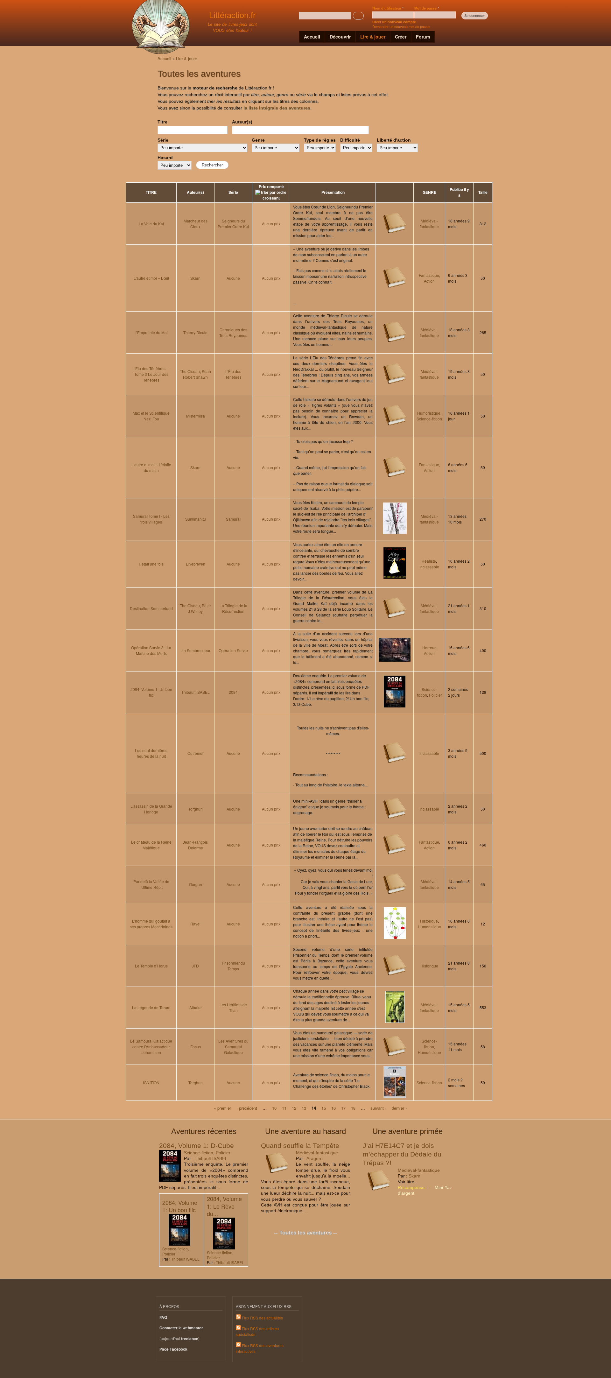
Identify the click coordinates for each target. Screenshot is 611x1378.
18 (353, 1108)
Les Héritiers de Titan (233, 1007)
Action (429, 281)
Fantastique (429, 275)
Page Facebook (173, 1349)
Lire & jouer (372, 36)
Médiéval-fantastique (429, 223)
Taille (483, 192)
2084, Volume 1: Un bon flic (151, 692)
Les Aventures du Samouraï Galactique (233, 1046)
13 (304, 1108)
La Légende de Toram (151, 1007)
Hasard (165, 157)
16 (333, 1108)
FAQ (163, 1317)
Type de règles (320, 140)
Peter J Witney (199, 608)
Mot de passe (426, 8)
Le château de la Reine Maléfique (151, 844)
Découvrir (340, 36)
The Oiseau (190, 371)
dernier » (400, 1108)
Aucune (233, 278)
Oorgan (195, 884)
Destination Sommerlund (151, 608)
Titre (162, 121)
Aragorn (314, 1158)
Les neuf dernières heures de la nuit (151, 753)
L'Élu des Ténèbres (233, 374)
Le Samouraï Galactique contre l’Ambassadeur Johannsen (151, 1046)
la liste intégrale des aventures (276, 107)
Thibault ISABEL (195, 692)
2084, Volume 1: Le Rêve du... (224, 1206)
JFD (195, 965)
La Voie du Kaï (151, 223)
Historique (429, 921)
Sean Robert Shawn (197, 374)
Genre (258, 140)
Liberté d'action (394, 140)
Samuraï (233, 519)
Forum (423, 36)
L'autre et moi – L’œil (151, 278)
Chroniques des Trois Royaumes (233, 332)
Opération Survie (233, 650)
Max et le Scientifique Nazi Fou (151, 415)
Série (163, 140)
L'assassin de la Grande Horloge (151, 808)
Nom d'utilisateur (388, 8)
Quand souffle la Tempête (300, 1145)
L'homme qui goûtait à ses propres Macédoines (151, 923)
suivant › (378, 1108)
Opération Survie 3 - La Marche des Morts (151, 650)
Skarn (195, 278)
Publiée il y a (459, 192)
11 (284, 1108)
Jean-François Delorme (195, 844)
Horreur (428, 647)
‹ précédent (246, 1108)
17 (343, 1108)
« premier (222, 1108)
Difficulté (350, 140)
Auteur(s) (242, 121)
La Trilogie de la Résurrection (233, 608)
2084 (233, 692)
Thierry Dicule (195, 332)
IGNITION (151, 1082)
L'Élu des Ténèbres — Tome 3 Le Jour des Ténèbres (151, 374)
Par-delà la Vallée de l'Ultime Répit (151, 884)
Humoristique (428, 413)
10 (274, 1108)
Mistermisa (195, 415)
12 (294, 1108)
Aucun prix (271, 223)
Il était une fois (151, 563)
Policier (435, 695)
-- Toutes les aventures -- (305, 1233)
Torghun (195, 809)
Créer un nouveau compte (394, 21)
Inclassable (429, 566)
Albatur (195, 1007)
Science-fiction (429, 418)
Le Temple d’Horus (151, 965)
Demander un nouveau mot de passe (401, 26)
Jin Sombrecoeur (195, 650)
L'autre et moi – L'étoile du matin (151, 467)
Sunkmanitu (195, 519)
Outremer (195, 753)
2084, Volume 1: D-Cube (196, 1145)
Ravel (195, 923)
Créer (400, 36)
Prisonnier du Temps (233, 965)
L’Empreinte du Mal (151, 332)
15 (323, 1108)
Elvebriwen (195, 563)
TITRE (151, 192)
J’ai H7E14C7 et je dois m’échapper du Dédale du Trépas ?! (402, 1154)
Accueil (312, 36)
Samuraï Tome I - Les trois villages (151, 518)
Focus (195, 1046)
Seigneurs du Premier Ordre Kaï (233, 223)
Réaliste (429, 561)
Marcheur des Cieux (195, 223)
